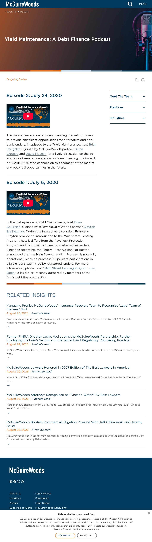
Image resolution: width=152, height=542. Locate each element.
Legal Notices (43, 493)
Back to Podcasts (18, 12)
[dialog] (76, 526)
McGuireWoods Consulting (51, 507)
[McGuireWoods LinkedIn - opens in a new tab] (11, 481)
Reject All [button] (87, 535)
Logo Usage (42, 503)
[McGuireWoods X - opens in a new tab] (18, 481)
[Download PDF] (136, 80)
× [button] (149, 513)
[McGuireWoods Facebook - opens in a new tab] (14, 481)
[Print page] (143, 80)
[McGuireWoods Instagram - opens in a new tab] (22, 481)
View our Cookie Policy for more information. (76, 529)
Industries (117, 118)
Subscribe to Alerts (21, 507)
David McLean (36, 153)
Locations (15, 498)
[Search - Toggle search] (130, 4)
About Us (15, 493)
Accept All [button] (65, 535)
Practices (116, 107)
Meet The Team (121, 96)
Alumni (14, 503)
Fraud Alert (42, 498)
